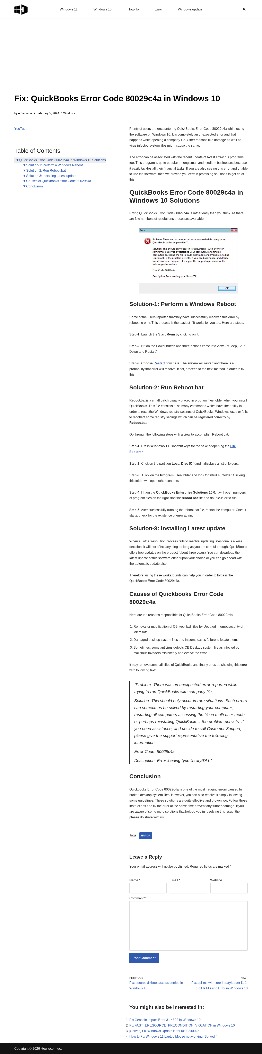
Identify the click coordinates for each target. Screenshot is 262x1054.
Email (175, 880)
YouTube (20, 128)
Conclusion (34, 186)
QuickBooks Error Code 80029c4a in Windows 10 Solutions (62, 160)
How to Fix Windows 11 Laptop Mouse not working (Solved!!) (173, 1036)
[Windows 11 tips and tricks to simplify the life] (21, 9)
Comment (137, 898)
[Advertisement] (117, 61)
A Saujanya (25, 113)
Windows (69, 113)
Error (158, 9)
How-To (133, 9)
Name (134, 880)
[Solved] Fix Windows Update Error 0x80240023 (164, 1031)
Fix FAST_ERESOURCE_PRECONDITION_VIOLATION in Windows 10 (182, 1025)
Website (216, 880)
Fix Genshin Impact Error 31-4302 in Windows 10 (165, 1020)
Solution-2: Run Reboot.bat (46, 170)
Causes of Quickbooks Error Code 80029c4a (58, 181)
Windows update (190, 9)
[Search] (244, 9)
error (145, 835)
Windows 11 (69, 9)
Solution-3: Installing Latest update (51, 176)
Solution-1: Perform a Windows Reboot (54, 165)
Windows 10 (103, 9)
